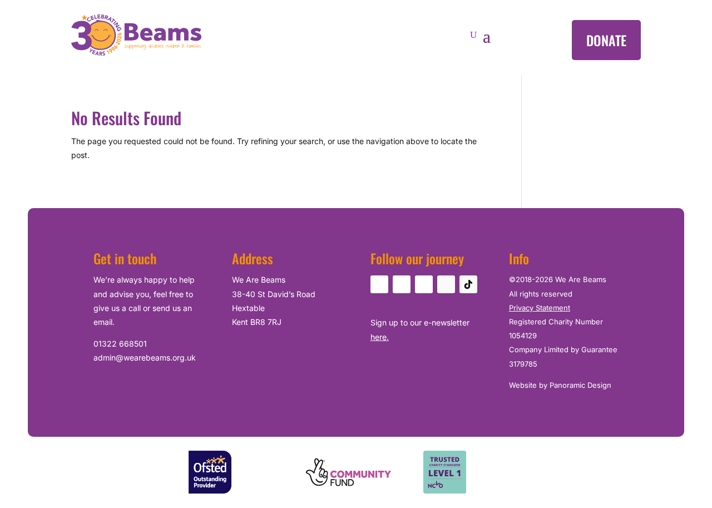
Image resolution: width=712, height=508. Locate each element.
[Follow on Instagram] (402, 284)
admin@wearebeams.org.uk (144, 357)
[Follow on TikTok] (468, 284)
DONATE (606, 40)
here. (379, 337)
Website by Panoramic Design (560, 385)
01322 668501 (120, 343)
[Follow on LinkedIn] (446, 284)
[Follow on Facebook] (379, 284)
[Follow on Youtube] (424, 284)
